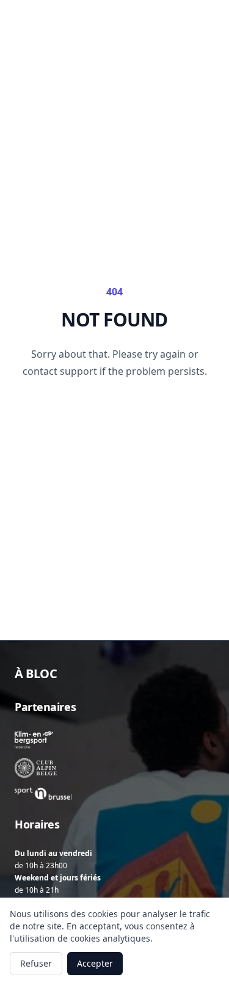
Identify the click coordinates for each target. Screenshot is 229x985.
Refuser (36, 963)
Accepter (95, 963)
